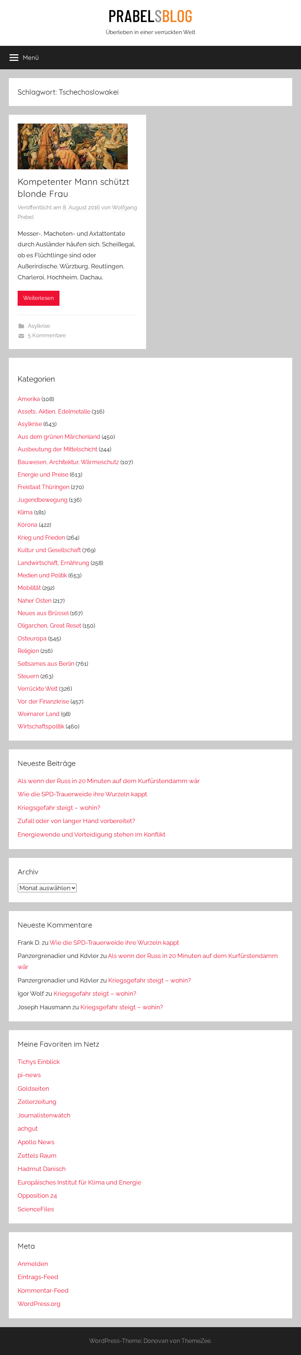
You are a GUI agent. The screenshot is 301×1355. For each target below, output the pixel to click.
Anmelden (33, 1263)
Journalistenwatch (44, 1115)
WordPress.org (39, 1303)
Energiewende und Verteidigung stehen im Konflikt (92, 834)
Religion (28, 650)
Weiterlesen (38, 298)
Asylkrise (39, 326)
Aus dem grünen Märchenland (59, 436)
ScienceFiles (36, 1209)
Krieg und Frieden (41, 537)
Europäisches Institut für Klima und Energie (79, 1182)
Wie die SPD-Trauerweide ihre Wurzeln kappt (82, 794)
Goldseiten (33, 1088)
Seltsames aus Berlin (46, 663)
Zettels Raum (37, 1155)
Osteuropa (32, 638)
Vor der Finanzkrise (43, 701)
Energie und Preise (43, 474)
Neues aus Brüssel (43, 613)
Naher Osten (34, 600)
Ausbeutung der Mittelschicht (57, 449)
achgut (28, 1128)
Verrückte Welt (38, 688)
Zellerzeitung (37, 1101)
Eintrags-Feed (38, 1277)
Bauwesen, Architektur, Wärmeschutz (68, 462)
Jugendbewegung (43, 499)
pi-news (29, 1075)
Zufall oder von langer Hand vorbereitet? (76, 821)
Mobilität (29, 587)
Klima (25, 512)
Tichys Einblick (39, 1061)
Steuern (28, 676)
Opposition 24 (37, 1195)
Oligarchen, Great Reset (49, 625)
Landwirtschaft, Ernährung (53, 562)
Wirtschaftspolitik (41, 726)
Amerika (29, 399)
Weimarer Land (38, 713)
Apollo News (36, 1142)
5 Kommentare (47, 335)
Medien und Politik (42, 575)
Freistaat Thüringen (43, 487)
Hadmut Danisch (42, 1168)
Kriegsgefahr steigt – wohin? (59, 807)
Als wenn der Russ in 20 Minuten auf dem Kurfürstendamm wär (109, 781)
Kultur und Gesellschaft (49, 550)
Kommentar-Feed (43, 1290)
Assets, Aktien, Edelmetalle (54, 411)
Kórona (27, 524)
